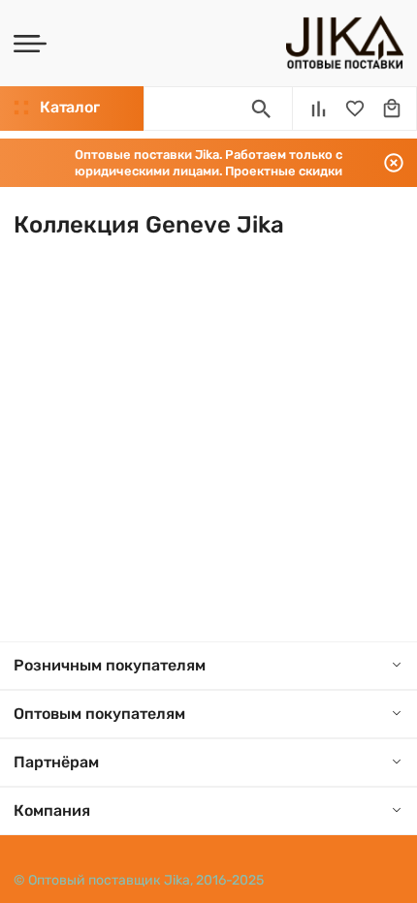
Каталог (69, 107)
